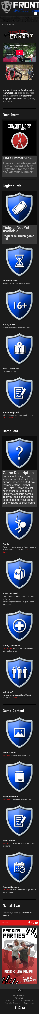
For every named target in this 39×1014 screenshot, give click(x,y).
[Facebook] (29, 922)
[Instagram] (32, 922)
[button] (5, 74)
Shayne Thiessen (29, 1003)
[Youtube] (36, 922)
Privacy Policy (19, 998)
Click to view (7, 648)
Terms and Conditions (19, 995)
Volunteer (14, 698)
